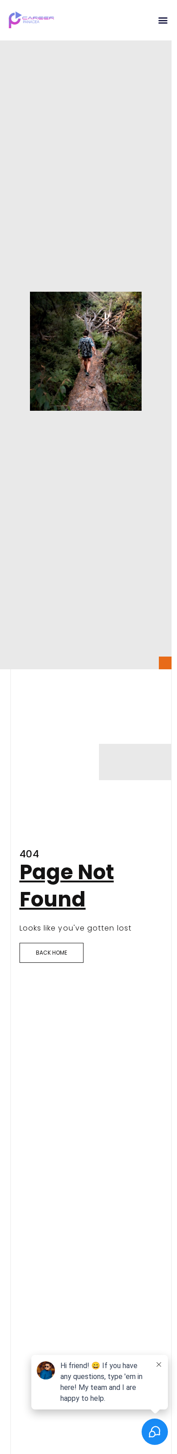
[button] (162, 20)
